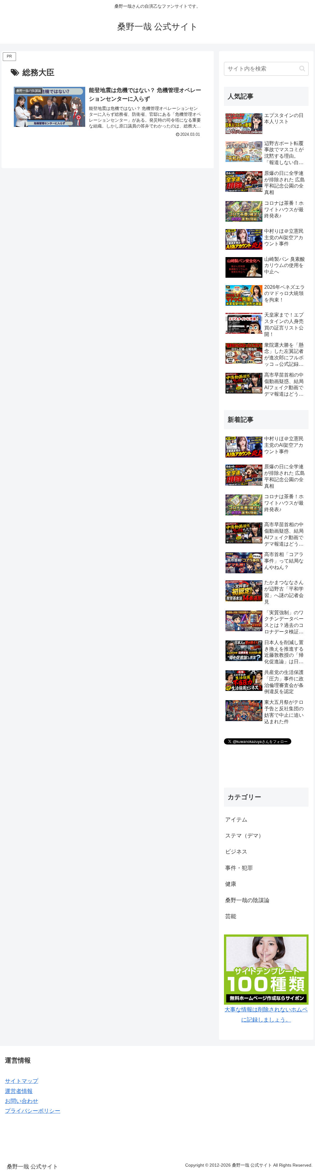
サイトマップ (21, 1081)
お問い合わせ (21, 1101)
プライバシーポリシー (32, 1111)
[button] (302, 68)
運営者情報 (19, 1091)
